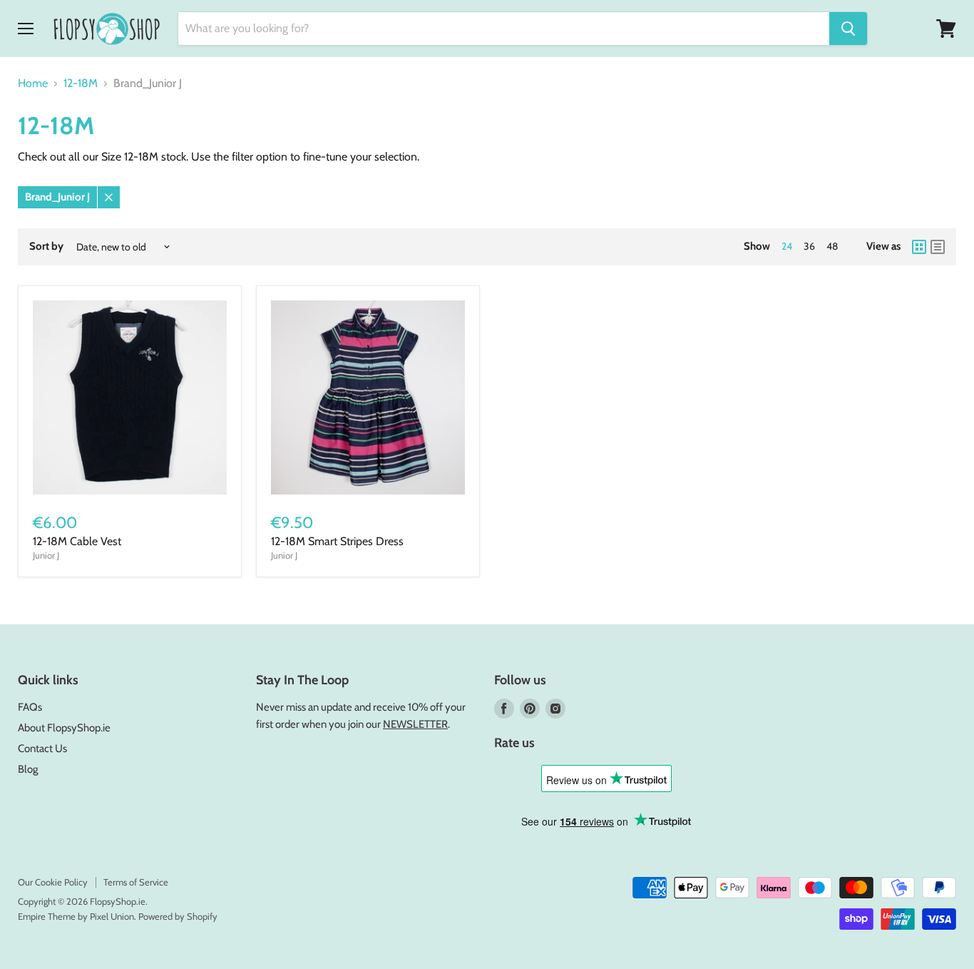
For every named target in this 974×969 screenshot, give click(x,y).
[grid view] (919, 247)
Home (33, 83)
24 (786, 246)
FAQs (30, 707)
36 (809, 246)
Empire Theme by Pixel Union (76, 916)
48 (832, 246)
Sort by (46, 246)
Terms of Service (135, 882)
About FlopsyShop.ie (64, 727)
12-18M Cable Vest (77, 541)
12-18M (80, 83)
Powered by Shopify (177, 916)
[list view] (938, 247)
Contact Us (42, 748)
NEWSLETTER (415, 724)
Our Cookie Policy (53, 882)
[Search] (848, 28)
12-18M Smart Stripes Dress (337, 541)
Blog (28, 769)
